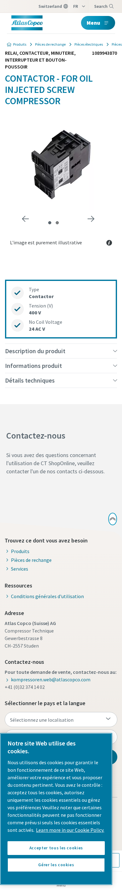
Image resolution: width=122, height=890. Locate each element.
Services (19, 569)
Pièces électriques (88, 44)
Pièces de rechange (50, 44)
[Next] (91, 218)
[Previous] (25, 218)
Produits (19, 44)
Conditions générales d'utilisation (47, 596)
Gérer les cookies (56, 864)
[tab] (49, 222)
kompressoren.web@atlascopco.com (50, 679)
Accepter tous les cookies (56, 848)
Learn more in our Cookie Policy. (70, 830)
